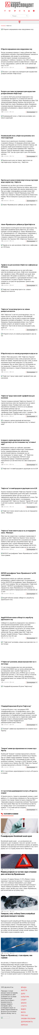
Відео (23, 1009)
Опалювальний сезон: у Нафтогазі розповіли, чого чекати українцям (18, 137)
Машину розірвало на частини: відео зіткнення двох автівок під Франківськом (18, 872)
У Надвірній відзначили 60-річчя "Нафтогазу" (16, 706)
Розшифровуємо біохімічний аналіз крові (16, 836)
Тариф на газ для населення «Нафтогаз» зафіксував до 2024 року (19, 266)
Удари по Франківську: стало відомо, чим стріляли (16, 956)
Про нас (24, 1015)
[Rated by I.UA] (5, 1018)
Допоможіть (27, 1022)
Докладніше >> (32, 68)
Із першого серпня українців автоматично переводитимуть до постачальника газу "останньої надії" (18, 442)
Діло (23, 993)
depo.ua (24, 1025)
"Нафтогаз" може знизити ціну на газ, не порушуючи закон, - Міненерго (18, 532)
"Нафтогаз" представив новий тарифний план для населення (18, 397)
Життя (24, 990)
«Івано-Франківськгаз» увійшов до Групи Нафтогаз (18, 224)
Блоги (23, 1003)
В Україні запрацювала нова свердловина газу (16, 49)
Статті (24, 1006)
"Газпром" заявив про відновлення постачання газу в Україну (18, 749)
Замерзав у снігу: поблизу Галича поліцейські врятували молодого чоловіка (18, 914)
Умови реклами (28, 1018)
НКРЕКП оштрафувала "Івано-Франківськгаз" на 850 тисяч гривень (18, 574)
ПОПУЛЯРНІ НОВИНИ (11, 814)
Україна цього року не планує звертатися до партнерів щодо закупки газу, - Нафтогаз (19, 181)
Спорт (23, 1000)
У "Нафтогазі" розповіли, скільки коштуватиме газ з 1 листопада (18, 663)
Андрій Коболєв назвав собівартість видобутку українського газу (17, 618)
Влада (23, 987)
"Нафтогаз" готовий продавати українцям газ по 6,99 (19, 488)
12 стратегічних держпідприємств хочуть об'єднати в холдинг (19, 792)
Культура (25, 997)
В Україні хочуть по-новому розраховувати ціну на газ (19, 353)
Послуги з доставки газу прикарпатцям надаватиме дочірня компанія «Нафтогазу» (18, 92)
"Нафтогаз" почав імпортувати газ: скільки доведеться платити (15, 310)
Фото (23, 1012)
